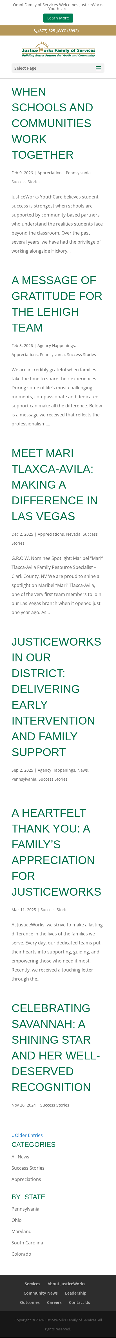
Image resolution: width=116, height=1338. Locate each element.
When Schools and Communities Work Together (52, 123)
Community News (41, 1293)
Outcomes (30, 1302)
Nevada (73, 534)
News (82, 770)
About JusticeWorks (66, 1283)
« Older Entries (27, 1135)
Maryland (22, 1231)
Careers (54, 1302)
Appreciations (50, 172)
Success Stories (26, 181)
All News (20, 1157)
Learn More (58, 18)
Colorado (21, 1254)
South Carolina (27, 1243)
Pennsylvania (78, 172)
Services (32, 1283)
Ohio (17, 1220)
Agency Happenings (56, 345)
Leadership (75, 1293)
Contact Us (79, 1302)
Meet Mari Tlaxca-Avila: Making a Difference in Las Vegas (55, 484)
